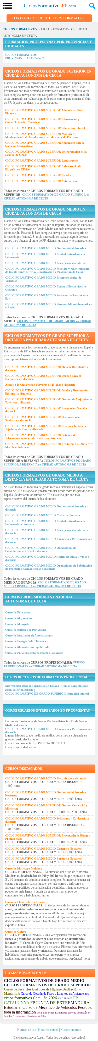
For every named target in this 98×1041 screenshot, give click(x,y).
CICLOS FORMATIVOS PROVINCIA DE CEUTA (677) (24, 56)
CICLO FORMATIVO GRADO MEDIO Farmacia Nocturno (43, 858)
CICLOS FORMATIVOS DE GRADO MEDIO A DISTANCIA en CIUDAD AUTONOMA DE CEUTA (46, 477)
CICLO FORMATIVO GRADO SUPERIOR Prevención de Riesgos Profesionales (47, 837)
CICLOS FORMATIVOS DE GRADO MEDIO (44, 980)
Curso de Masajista (17, 623)
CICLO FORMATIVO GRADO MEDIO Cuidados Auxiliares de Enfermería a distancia (45, 522)
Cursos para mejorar (74, 685)
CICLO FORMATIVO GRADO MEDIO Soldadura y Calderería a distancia (47, 820)
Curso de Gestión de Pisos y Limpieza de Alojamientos (55, 993)
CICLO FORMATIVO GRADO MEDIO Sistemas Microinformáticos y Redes (48, 306)
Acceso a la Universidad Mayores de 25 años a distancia (40, 384)
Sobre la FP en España (19, 689)
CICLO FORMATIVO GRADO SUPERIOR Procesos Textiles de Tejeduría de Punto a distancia (46, 427)
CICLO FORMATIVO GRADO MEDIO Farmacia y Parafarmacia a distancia (48, 540)
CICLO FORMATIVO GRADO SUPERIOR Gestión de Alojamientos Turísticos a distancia (48, 401)
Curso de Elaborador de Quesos (25, 902)
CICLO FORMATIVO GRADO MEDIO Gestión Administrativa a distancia (46, 508)
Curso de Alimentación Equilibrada (27, 647)
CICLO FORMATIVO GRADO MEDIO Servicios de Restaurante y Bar (47, 297)
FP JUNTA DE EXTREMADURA (60, 1002)
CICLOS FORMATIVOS (20, 29)
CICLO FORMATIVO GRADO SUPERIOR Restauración (41, 160)
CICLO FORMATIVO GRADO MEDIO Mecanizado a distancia (45, 778)
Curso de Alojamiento (19, 618)
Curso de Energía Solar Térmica (25, 641)
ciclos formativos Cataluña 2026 (30, 998)
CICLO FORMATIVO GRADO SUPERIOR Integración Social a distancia (46, 410)
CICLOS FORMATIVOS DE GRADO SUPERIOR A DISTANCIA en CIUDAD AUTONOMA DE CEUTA (47, 338)
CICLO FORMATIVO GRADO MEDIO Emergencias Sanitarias (45, 262)
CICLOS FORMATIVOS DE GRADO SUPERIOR (47, 985)
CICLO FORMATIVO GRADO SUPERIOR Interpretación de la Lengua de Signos (46, 153)
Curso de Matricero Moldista (23, 868)
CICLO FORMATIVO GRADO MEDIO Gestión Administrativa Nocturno (45, 794)
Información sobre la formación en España (32, 685)
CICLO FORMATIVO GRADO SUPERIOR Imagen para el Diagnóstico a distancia (43, 377)
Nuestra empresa (70, 1030)
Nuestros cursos (48, 1030)
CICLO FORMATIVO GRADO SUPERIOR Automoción (41, 180)
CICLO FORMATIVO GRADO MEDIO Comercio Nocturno (43, 848)
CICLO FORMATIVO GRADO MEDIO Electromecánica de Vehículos (43, 279)
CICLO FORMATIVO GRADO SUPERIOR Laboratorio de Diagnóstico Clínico (43, 168)
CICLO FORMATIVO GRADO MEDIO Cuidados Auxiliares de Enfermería (45, 255)
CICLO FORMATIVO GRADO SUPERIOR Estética (38, 175)
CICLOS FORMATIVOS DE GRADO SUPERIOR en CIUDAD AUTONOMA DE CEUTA (48, 73)
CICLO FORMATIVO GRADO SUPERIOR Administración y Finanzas (44, 112)
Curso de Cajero (15, 931)
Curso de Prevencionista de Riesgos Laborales (34, 652)
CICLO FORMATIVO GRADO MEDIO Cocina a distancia (42, 515)
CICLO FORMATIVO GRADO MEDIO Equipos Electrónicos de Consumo (46, 288)
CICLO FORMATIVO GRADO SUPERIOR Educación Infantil (45, 128)
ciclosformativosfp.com (30, 1037)
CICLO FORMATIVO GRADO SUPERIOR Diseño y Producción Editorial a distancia (46, 392)
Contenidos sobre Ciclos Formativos (49, 18)
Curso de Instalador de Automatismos (29, 635)
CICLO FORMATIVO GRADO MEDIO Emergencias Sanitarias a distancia (47, 531)
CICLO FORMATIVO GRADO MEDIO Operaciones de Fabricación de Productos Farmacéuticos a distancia (48, 567)
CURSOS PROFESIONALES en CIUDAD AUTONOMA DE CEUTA (39, 599)
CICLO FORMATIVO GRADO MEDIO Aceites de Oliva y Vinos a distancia (47, 558)
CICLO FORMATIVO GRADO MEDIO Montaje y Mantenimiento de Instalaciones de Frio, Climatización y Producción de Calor (47, 270)
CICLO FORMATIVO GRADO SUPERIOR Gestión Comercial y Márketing (46, 807)
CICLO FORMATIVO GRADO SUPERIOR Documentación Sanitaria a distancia (43, 419)
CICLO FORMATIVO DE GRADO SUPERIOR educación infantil (47, 693)
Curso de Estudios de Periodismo (25, 629)
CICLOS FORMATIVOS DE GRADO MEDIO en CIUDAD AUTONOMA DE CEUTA (45, 211)
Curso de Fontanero (18, 612)
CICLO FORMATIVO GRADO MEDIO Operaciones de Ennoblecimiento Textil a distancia (40, 549)
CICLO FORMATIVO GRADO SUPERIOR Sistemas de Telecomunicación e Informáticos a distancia (40, 436)
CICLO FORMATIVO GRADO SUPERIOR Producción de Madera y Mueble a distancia (49, 445)
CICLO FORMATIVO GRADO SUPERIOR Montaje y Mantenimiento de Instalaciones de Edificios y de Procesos (41, 135)
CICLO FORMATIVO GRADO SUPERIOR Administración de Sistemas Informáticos (44, 144)
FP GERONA (65, 998)
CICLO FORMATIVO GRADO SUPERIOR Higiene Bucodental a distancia (47, 368)
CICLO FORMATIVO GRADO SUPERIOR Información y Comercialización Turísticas (42, 121)
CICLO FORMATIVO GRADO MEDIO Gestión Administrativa (45, 248)
